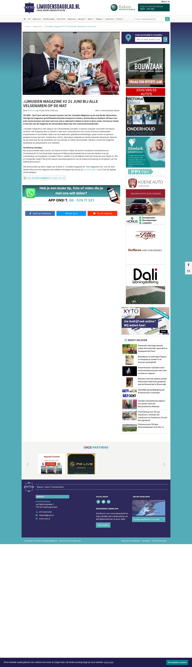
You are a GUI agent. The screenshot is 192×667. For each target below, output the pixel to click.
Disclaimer (146, 541)
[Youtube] (103, 502)
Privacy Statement (159, 541)
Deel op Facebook (42, 213)
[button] (25, 464)
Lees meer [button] (109, 662)
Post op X (72, 213)
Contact (119, 19)
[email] (188, 271)
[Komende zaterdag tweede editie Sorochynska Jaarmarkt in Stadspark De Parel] (129, 349)
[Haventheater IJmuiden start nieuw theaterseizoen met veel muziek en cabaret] (129, 371)
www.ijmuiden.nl (90, 169)
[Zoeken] (167, 19)
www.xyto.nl (44, 519)
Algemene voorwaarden (130, 541)
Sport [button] (90, 19)
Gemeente (61, 19)
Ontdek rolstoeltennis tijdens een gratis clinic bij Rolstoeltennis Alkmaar (151, 404)
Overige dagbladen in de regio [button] (146, 519)
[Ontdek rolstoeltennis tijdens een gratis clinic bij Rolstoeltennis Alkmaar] (129, 404)
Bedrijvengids (48, 19)
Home (27, 26)
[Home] (24, 19)
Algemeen (37, 19)
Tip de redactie (104, 213)
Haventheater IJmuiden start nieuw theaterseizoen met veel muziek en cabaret (152, 370)
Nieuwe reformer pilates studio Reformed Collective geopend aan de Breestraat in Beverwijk (152, 381)
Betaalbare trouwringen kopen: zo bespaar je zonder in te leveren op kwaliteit (152, 359)
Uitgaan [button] (99, 19)
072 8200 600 (45, 512)
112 (29, 19)
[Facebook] (98, 502)
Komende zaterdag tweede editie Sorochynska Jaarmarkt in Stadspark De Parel (152, 348)
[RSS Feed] (108, 502)
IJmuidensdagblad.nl (58, 6)
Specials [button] (81, 19)
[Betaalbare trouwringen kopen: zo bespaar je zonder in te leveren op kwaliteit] (129, 360)
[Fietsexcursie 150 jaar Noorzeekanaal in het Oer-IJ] (129, 428)
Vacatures (109, 19)
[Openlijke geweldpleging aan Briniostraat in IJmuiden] (129, 393)
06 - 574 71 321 (81, 200)
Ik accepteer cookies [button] (177, 662)
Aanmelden (103, 525)
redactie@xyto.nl (46, 515)
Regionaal (71, 19)
